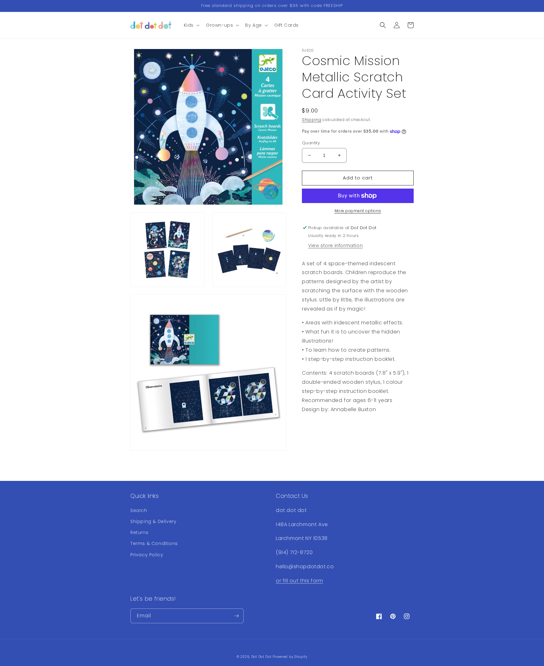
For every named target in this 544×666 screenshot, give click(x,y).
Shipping (311, 119)
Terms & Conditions (154, 543)
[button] (191, 25)
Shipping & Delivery (153, 521)
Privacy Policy (146, 555)
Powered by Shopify (290, 656)
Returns (139, 532)
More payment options (358, 210)
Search (138, 510)
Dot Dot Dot (261, 656)
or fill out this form (299, 580)
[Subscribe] (236, 615)
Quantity (311, 143)
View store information (335, 245)
